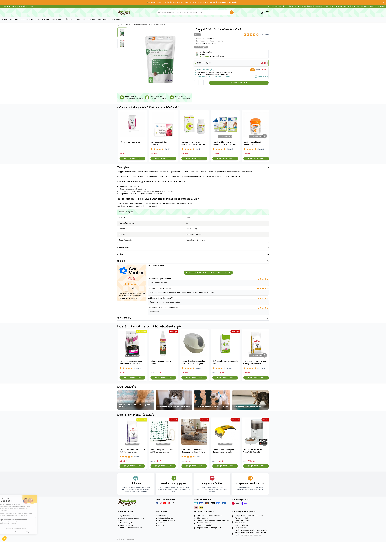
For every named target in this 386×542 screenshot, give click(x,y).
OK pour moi (37, 532)
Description (123, 167)
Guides (161, 525)
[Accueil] (118, 25)
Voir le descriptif (200, 47)
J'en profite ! (233, 2)
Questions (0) (124, 318)
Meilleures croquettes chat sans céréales (250, 533)
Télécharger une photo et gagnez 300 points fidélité (209, 272)
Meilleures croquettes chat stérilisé (248, 535)
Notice (120, 254)
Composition (123, 248)
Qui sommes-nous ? (127, 516)
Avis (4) (121, 261)
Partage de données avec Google (15, 522)
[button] (4, 538)
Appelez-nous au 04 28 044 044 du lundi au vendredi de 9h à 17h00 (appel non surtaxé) (355, 6)
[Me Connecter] (262, 12)
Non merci (9, 532)
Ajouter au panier (240, 82)
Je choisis (23, 532)
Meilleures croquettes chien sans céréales (251, 530)
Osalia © (197, 34)
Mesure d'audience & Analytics (14, 523)
